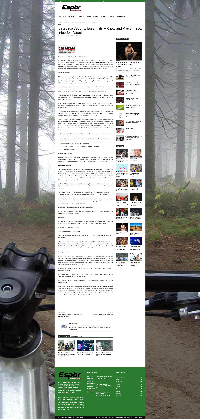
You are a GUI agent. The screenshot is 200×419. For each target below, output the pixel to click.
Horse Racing (121, 16)
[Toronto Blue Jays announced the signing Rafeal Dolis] (91, 382)
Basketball (71, 16)
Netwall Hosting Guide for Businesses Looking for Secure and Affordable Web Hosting (66, 354)
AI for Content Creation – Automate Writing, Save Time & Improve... (135, 248)
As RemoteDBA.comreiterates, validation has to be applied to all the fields (79, 184)
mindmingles (62, 35)
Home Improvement (134, 215)
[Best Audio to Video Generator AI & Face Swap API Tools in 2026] (85, 345)
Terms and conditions (121, 417)
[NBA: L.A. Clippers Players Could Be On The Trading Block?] (122, 153)
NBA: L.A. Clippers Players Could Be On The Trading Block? (122, 160)
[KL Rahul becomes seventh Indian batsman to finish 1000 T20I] (122, 257)
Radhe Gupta (119, 66)
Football (81, 16)
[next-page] (62, 359)
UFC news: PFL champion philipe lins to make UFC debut (128, 63)
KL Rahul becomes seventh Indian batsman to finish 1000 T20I (122, 264)
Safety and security (105, 1)
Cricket (95, 16)
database (83, 83)
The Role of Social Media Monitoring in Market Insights (122, 175)
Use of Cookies (112, 417)
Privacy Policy (130, 417)
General (103, 16)
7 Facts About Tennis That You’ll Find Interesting (135, 264)
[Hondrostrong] (120, 130)
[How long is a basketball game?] (122, 227)
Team (140, 417)
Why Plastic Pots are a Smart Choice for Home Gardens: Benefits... (135, 219)
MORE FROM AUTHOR (76, 336)
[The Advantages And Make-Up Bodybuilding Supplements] (120, 123)
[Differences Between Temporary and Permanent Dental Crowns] (120, 92)
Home (59, 22)
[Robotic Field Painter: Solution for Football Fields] (120, 107)
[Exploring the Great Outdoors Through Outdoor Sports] (136, 227)
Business (82, 1)
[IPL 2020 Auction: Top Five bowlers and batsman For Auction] (122, 212)
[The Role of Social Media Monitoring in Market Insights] (122, 168)
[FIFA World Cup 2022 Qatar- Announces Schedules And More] (120, 115)
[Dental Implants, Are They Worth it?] (136, 153)
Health (94, 1)
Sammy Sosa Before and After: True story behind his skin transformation (122, 189)
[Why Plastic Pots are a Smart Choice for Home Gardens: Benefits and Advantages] (136, 212)
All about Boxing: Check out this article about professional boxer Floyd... (133, 138)
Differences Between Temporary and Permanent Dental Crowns (132, 92)
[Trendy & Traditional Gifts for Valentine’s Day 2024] (122, 197)
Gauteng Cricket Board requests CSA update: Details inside (104, 386)
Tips (111, 1)
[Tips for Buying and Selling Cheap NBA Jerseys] (136, 168)
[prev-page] (59, 359)
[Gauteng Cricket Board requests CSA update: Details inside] (91, 386)
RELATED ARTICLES (64, 336)
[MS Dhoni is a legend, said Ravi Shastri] (136, 183)
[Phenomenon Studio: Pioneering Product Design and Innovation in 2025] (104, 345)
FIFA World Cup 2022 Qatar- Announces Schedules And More (132, 115)
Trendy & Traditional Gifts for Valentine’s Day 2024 (122, 204)
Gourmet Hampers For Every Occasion (103, 314)
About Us (136, 417)
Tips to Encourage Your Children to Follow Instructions (135, 204)
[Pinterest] (67, 39)
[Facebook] (59, 39)
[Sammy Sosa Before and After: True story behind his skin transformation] (122, 183)
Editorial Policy (104, 417)
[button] (140, 17)
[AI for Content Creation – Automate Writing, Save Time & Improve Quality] (136, 241)
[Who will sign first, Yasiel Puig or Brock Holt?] (120, 100)
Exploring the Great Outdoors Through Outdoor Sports (134, 233)
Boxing (89, 16)
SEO (117, 171)
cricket (131, 186)
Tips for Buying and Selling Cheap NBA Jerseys (134, 175)
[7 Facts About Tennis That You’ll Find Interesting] (136, 257)
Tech (63, 22)
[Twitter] (63, 39)
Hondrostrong (129, 128)
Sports (112, 16)
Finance (86, 1)
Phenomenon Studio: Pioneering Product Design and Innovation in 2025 (103, 354)
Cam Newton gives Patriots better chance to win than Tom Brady (70, 315)
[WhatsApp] (70, 39)
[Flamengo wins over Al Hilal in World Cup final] (91, 394)
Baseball (118, 156)
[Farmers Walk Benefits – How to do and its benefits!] (120, 77)
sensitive (81, 62)
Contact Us (62, 16)
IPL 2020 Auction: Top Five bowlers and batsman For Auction (121, 219)
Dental (131, 156)
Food (90, 1)
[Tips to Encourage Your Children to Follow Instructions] (136, 197)
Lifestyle (98, 1)
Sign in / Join (72, 1)
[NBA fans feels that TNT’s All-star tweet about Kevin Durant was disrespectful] (122, 241)
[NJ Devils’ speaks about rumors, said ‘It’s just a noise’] (120, 85)
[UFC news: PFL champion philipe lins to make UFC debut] (129, 51)
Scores (77, 1)
